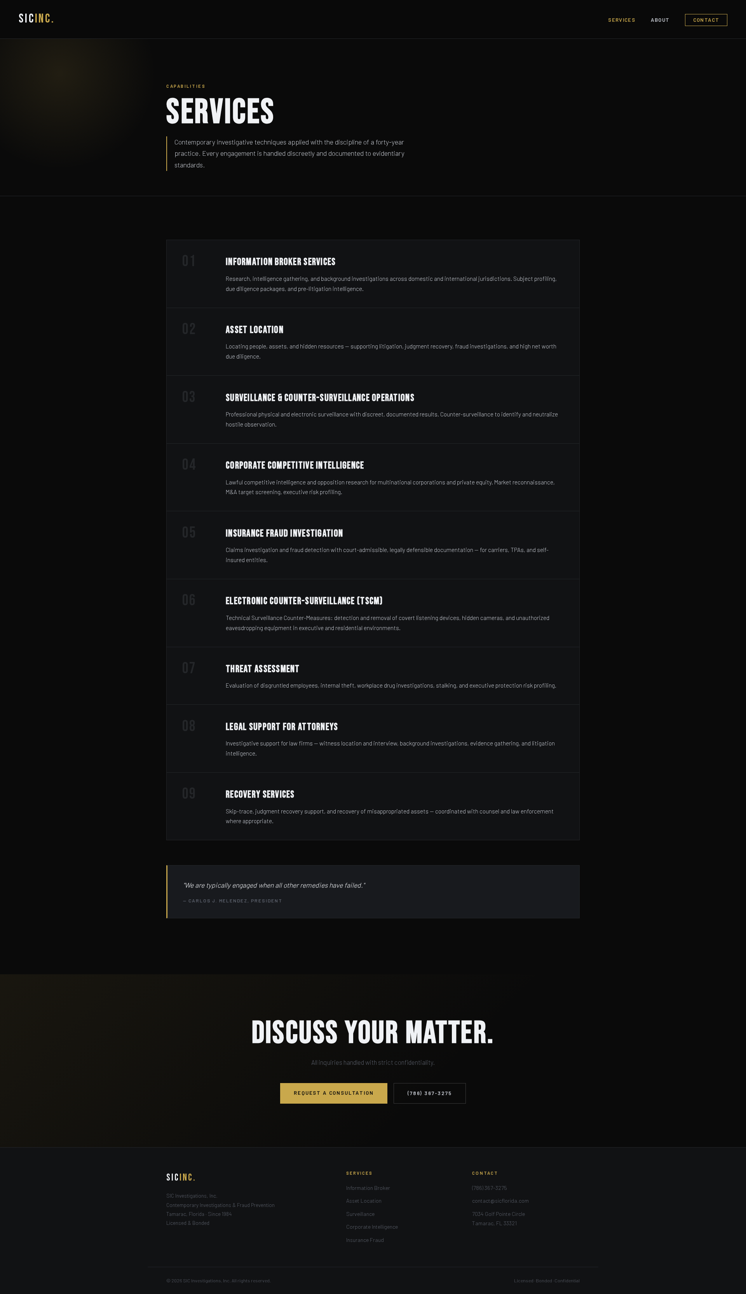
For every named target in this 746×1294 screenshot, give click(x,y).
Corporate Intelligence (372, 1226)
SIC (37, 18)
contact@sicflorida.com (500, 1200)
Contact (706, 20)
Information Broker (368, 1187)
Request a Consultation (333, 1093)
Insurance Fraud (365, 1240)
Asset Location (364, 1200)
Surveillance (360, 1213)
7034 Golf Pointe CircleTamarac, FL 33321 (498, 1218)
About (660, 20)
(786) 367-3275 (430, 1093)
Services (621, 20)
